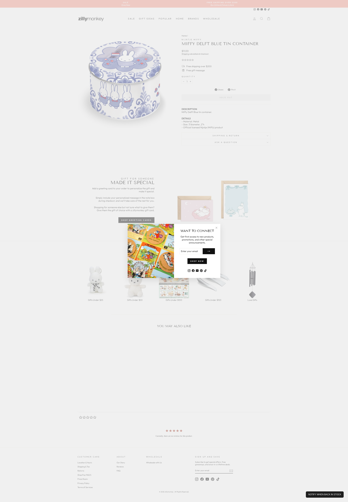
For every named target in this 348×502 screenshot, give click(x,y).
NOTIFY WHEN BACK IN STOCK (324, 494)
